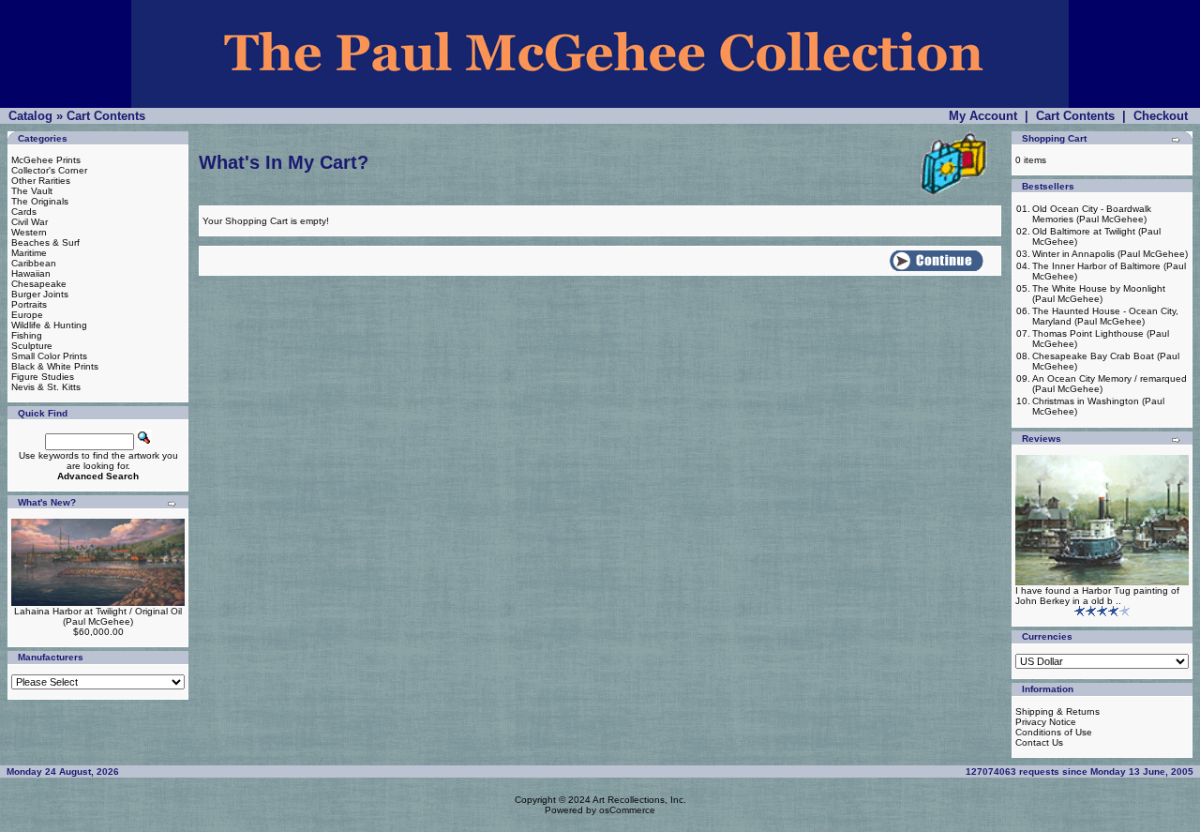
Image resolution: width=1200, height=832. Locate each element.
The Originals (39, 201)
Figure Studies (42, 376)
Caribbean (33, 263)
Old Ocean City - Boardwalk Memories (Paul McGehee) (1091, 214)
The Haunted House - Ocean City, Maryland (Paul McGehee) (1105, 316)
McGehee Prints (46, 160)
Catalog (30, 116)
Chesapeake (39, 284)
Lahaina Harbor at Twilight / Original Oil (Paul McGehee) (98, 616)
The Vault (31, 191)
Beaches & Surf (45, 242)
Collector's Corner (49, 170)
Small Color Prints (49, 356)
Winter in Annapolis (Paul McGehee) (1110, 254)
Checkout (1160, 116)
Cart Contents (106, 116)
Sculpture (31, 345)
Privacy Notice (1045, 722)
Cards (24, 211)
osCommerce (627, 810)
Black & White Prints (54, 366)
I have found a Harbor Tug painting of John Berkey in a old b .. (1097, 595)
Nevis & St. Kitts (46, 387)
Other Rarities (40, 180)
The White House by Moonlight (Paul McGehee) (1098, 293)
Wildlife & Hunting (49, 325)
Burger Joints (39, 294)
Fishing (26, 335)
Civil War (29, 222)
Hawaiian (31, 273)
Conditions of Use (1053, 732)
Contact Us (1039, 742)
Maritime (29, 253)
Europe (27, 315)
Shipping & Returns (1057, 711)
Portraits (29, 304)
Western (29, 232)
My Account (983, 116)
